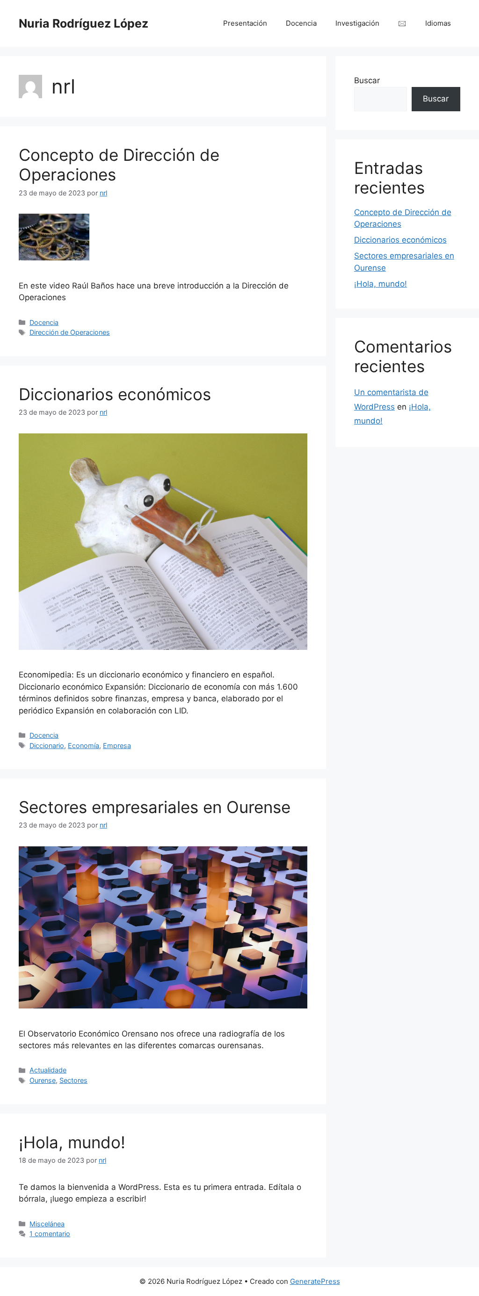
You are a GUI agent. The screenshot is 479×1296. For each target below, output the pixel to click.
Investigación (357, 23)
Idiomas (438, 23)
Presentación (245, 23)
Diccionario (46, 745)
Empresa (117, 745)
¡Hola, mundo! (72, 1142)
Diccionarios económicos (115, 394)
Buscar (367, 80)
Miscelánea (47, 1224)
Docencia (301, 23)
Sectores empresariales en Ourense (154, 807)
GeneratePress (315, 1281)
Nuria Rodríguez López (83, 23)
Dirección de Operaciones (69, 332)
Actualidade (47, 1070)
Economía (83, 745)
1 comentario (49, 1234)
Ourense (42, 1080)
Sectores (73, 1080)
